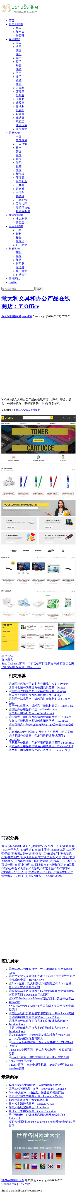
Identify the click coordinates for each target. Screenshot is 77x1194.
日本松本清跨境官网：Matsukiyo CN (31, 1103)
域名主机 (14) (64, 872)
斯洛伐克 (21, 125)
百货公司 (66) (9, 864)
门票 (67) (70, 860)
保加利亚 (21, 129)
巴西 (18, 229)
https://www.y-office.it (27, 409)
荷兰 (18, 61)
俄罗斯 (20, 110)
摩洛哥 (20, 267)
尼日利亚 (21, 271)
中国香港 (21, 140)
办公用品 (7, 659)
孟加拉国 (21, 203)
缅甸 (18, 170)
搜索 (39, 288)
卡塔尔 (20, 192)
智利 (18, 233)
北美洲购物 (16, 24)
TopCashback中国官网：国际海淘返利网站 (35, 1084)
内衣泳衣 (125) (17, 857)
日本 (18, 147)
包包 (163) (41, 853)
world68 (27, 316)
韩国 (18, 151)
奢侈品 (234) (64, 849)
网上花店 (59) (26, 864)
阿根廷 (20, 241)
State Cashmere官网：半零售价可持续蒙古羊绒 (30, 663)
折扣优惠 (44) (60, 864)
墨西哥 (20, 35)
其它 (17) (22, 872)
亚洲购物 (14, 132)
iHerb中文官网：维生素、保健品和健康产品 (36, 1092)
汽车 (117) (68, 857)
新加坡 (20, 173)
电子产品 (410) (17, 849)
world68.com (8, 1183)
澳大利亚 (21, 218)
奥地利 (20, 106)
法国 (18, 46)
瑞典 (18, 54)
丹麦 (18, 65)
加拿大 (20, 31)
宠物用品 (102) (10, 860)
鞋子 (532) (56, 846)
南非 (18, 252)
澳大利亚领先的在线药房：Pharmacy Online (36, 1096)
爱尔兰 (20, 95)
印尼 (18, 162)
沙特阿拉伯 (23, 207)
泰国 (18, 155)
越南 (18, 166)
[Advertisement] (38, 356)
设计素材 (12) (9, 875)
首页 (11, 20)
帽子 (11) (23, 875)
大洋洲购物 (16, 215)
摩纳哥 (20, 117)
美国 (18, 28)
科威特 (20, 196)
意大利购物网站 (11, 316)
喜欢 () (7, 656)
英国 (18, 43)
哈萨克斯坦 (23, 211)
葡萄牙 (20, 102)
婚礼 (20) (11, 872)
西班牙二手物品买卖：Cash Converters (32, 1111)
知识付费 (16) (36, 872)
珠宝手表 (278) (47, 849)
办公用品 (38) (14, 868)
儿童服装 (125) (35, 857)
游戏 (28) (39, 868)
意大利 (20, 87)
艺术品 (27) (52, 868)
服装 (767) (7, 846)
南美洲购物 (16, 226)
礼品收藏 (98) (28, 860)
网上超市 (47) (43, 864)
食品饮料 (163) (57, 853)
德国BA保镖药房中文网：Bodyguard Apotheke (37, 1088)
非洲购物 (14, 248)
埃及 (18, 256)
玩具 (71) (58, 860)
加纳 (18, 259)
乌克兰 (20, 121)
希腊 (18, 80)
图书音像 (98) (45, 860)
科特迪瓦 (21, 274)
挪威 (18, 69)
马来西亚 (21, 181)
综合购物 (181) (26, 853)
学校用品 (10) (37, 875)
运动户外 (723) (23, 846)
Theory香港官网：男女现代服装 (28, 1099)
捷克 (18, 84)
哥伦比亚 (21, 244)
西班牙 (20, 91)
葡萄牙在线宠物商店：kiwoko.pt (29, 1107)
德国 (18, 50)
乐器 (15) (50, 872)
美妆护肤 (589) (41, 846)
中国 (18, 136)
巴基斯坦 (21, 200)
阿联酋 (20, 188)
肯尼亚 (20, 263)
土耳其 (20, 185)
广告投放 (24, 1183)
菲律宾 (20, 177)
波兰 (18, 76)
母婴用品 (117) (53, 857)
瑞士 (18, 57)
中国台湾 (21, 143)
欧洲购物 (14, 39)
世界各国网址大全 (12, 1180)
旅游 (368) (32, 849)
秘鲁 (18, 237)
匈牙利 (20, 114)
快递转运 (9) (54, 875)
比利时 (20, 99)
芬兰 (18, 72)
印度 (18, 158)
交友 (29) (28, 868)
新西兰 (20, 222)
